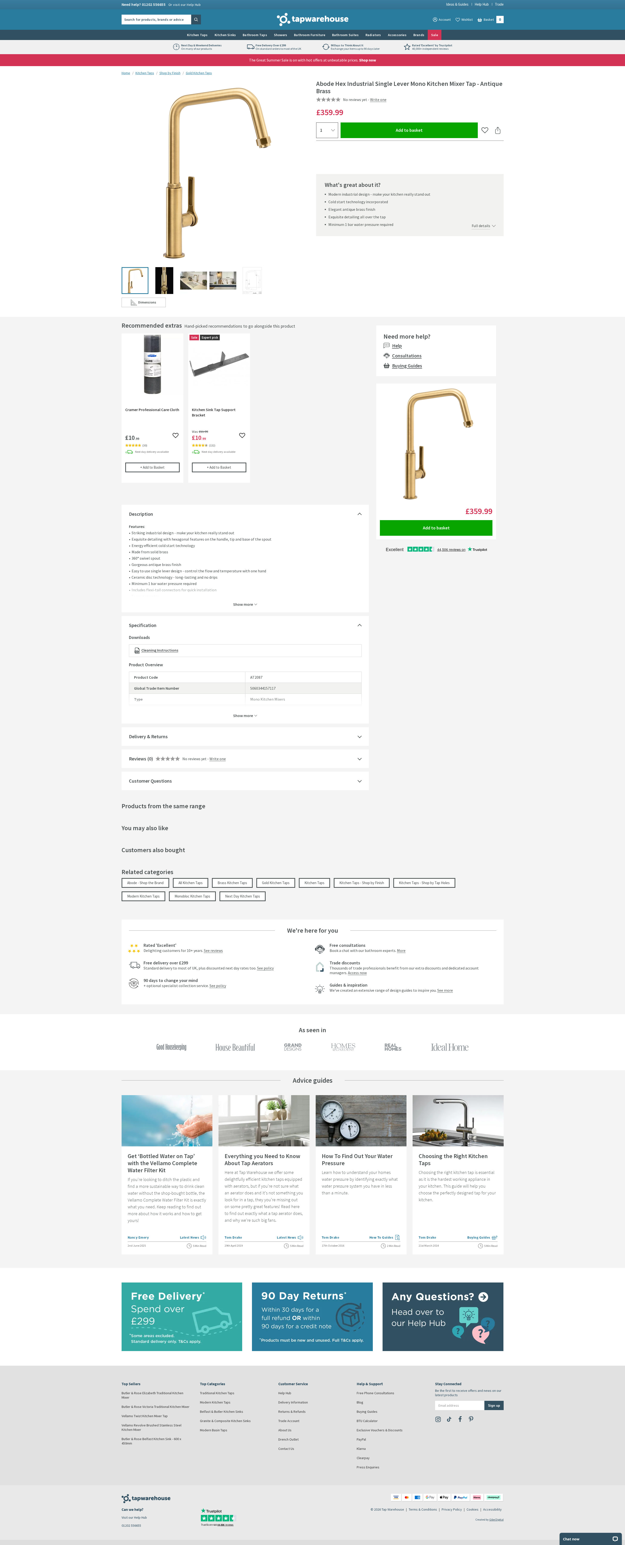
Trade (499, 4)
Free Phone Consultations (375, 1393)
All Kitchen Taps (190, 882)
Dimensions (152, 303)
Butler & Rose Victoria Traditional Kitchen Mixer (155, 1406)
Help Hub (482, 4)
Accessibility (492, 1509)
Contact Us (286, 1448)
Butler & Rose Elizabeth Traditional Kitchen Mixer (152, 1395)
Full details (481, 225)
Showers (280, 35)
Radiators (373, 35)
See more (445, 990)
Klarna (361, 1448)
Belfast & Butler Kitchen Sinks (221, 1411)
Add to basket (427, 130)
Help (397, 346)
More (401, 950)
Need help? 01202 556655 (161, 4)
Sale (434, 35)
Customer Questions (150, 781)
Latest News (193, 1238)
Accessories (397, 35)
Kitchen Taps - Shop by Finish (361, 882)
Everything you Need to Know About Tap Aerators (262, 1159)
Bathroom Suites (345, 35)
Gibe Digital (496, 1519)
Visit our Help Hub (134, 1517)
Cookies (473, 1509)
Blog (360, 1402)
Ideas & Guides (457, 4)
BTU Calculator (367, 1421)
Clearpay (363, 1458)
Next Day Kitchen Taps (242, 896)
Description (141, 514)
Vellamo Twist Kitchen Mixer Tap (145, 1416)
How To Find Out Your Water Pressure (357, 1159)
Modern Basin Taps (213, 1430)
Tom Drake (233, 1237)
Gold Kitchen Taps (199, 73)
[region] (245, 411)
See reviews (213, 950)
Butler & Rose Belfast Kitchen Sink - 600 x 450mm (151, 1441)
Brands (418, 35)
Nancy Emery (138, 1237)
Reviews (137, 759)
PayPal (361, 1439)
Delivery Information (293, 1402)
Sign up (494, 1405)
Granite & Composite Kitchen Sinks (225, 1421)
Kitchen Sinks (225, 35)
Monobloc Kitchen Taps (192, 896)
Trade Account (288, 1421)
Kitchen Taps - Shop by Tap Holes (424, 882)
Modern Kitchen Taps (143, 896)
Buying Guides (407, 366)
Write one (378, 99)
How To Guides (385, 1238)
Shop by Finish (169, 73)
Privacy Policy (452, 1509)
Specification (142, 625)
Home (126, 73)
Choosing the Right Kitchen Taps (453, 1159)
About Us (285, 1430)
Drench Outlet (288, 1439)
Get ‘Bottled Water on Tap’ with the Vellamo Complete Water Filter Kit (162, 1163)
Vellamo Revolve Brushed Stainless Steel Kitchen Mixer (151, 1427)
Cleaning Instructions (159, 650)
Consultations (407, 356)
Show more (243, 604)
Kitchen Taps (197, 35)
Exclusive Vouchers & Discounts (380, 1430)
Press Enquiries (368, 1467)
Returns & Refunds (292, 1411)
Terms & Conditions (423, 1509)
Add (160, 467)
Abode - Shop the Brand (145, 882)
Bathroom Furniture (309, 35)
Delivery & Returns (148, 736)
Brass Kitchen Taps (232, 882)
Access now (357, 972)
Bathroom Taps (255, 35)
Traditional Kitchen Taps (217, 1393)
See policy (265, 968)
